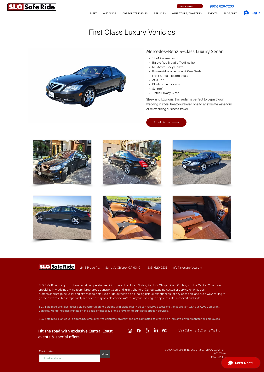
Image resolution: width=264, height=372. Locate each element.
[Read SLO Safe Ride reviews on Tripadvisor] (164, 330)
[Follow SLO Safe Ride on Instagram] (130, 330)
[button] (190, 6)
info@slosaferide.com (187, 267)
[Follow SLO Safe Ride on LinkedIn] (156, 330)
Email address (47, 351)
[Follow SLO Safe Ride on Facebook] (138, 330)
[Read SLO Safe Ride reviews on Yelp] (147, 330)
